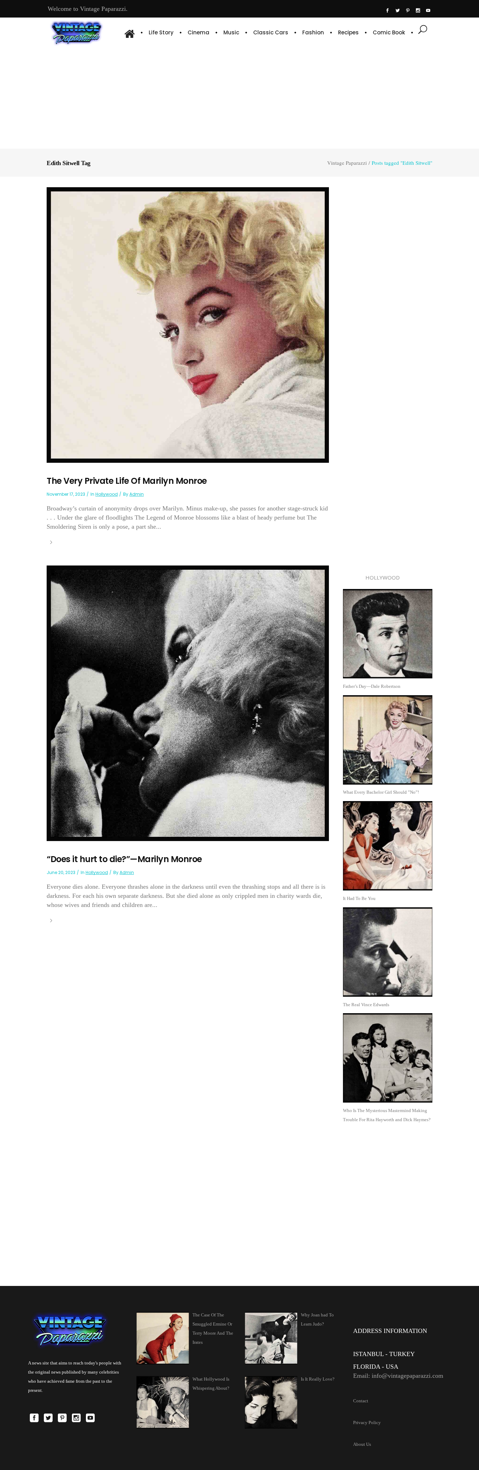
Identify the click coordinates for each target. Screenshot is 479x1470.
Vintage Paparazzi (347, 162)
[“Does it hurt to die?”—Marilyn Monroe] (188, 702)
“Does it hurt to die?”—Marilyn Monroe (124, 859)
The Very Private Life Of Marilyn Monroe (127, 481)
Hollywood (106, 494)
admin (136, 494)
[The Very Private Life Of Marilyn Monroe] (188, 324)
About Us (362, 1444)
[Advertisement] (239, 96)
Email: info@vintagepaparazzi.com (398, 1375)
